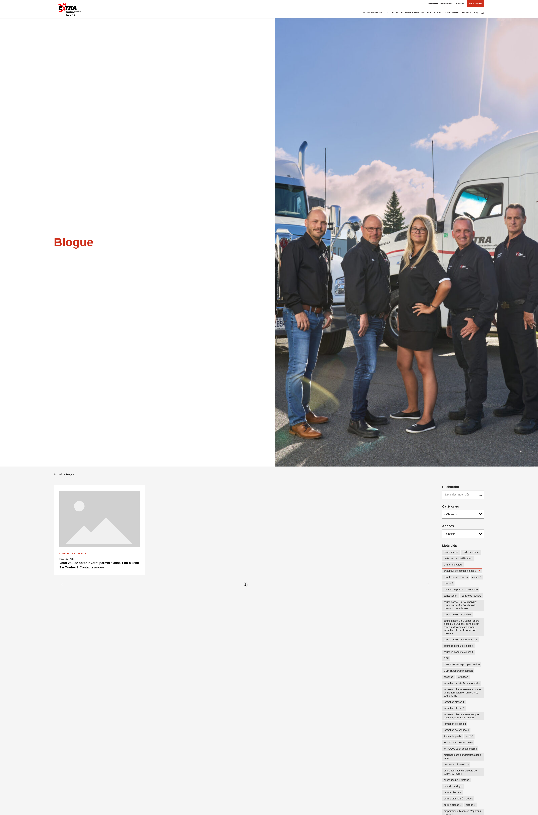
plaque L (470, 805)
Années (448, 526)
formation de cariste (455, 723)
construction (450, 595)
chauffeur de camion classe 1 (460, 570)
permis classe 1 (452, 792)
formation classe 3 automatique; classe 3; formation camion (461, 716)
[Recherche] (480, 494)
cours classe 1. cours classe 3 (460, 639)
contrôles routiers (471, 595)
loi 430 (469, 736)
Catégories (450, 506)
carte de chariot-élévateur (458, 558)
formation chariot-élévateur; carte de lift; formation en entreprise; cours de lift (462, 692)
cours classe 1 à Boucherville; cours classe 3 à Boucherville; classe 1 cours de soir (460, 605)
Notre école (433, 3)
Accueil (58, 474)
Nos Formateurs (447, 3)
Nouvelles (460, 3)
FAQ (476, 12)
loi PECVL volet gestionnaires (460, 748)
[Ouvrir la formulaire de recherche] (482, 12)
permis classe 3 (452, 805)
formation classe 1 (454, 702)
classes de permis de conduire (461, 589)
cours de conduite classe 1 (459, 645)
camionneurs (451, 552)
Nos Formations (372, 12)
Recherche (450, 487)
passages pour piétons (456, 780)
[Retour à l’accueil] (69, 9)
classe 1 (477, 577)
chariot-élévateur (453, 564)
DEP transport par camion (458, 670)
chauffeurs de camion (456, 577)
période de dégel (453, 786)
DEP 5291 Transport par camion (462, 664)
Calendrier (452, 12)
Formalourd (434, 12)
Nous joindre (475, 3)
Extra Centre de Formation (408, 12)
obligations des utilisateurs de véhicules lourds (460, 772)
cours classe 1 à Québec (457, 614)
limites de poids (452, 736)
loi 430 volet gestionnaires (458, 742)
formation (463, 677)
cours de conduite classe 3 (459, 652)
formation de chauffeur (456, 730)
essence (448, 677)
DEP (446, 658)
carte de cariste (471, 552)
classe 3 (448, 583)
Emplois (466, 12)
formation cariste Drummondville (462, 683)
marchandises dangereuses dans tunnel (462, 757)
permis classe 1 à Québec (458, 798)
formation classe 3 (454, 708)
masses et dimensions (456, 764)
